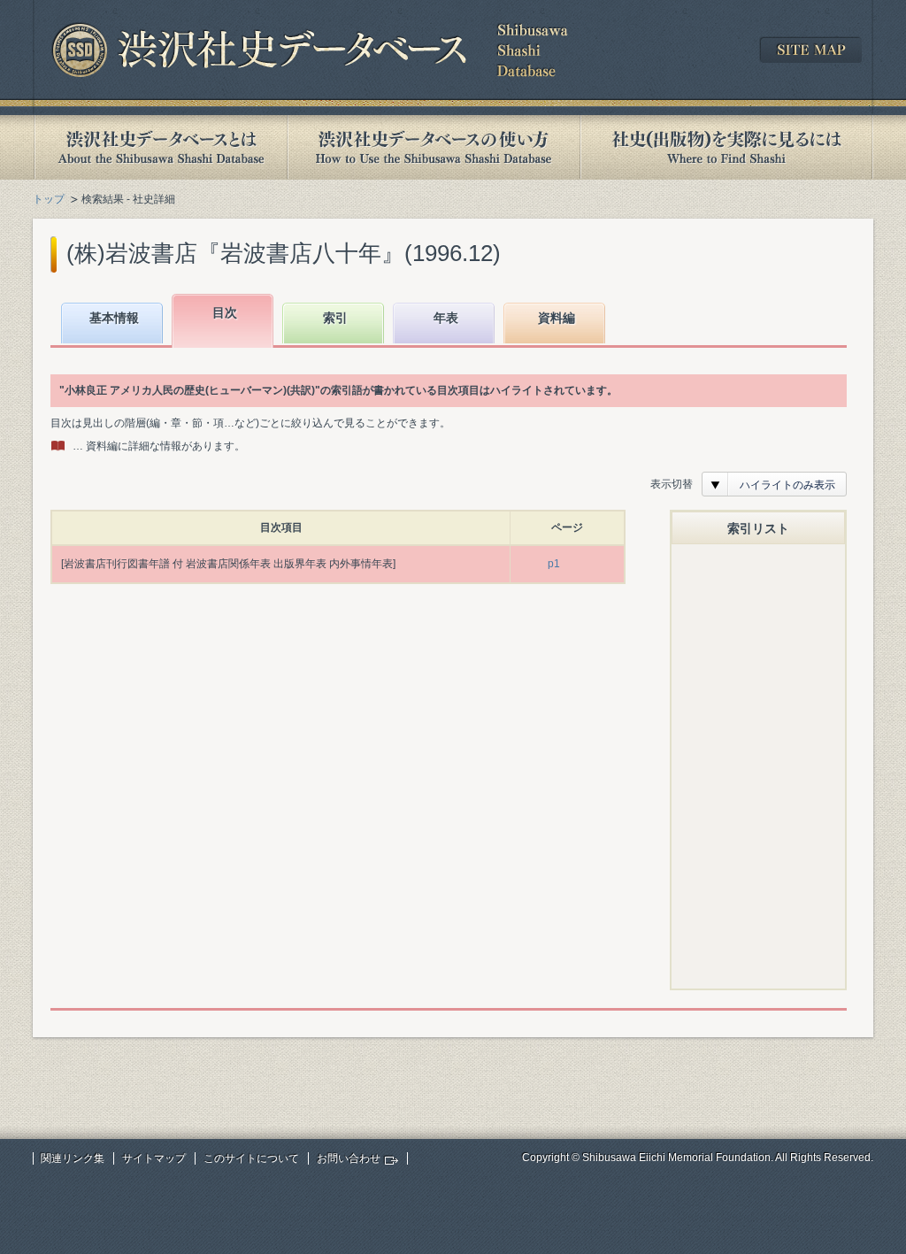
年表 (446, 318)
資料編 (556, 318)
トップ (49, 199)
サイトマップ (154, 1158)
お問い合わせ (348, 1158)
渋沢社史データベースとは (160, 147)
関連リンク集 (72, 1158)
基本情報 (114, 318)
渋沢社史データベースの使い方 (433, 147)
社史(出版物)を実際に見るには (726, 147)
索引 (335, 318)
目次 (224, 312)
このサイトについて (251, 1158)
